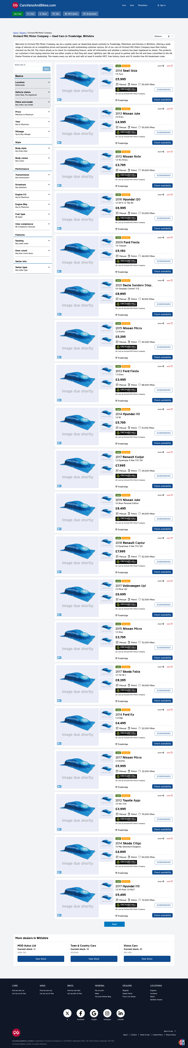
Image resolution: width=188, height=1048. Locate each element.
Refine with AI (20, 65)
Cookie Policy (158, 1034)
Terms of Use (145, 1034)
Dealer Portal (127, 993)
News (97, 993)
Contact (134, 1034)
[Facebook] (80, 1013)
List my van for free (47, 993)
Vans (132, 5)
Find (32, 14)
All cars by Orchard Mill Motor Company (130, 94)
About (125, 1034)
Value (44, 14)
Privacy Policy (171, 1034)
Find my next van (46, 990)
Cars (124, 5)
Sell (57, 14)
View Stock (41, 958)
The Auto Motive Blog (103, 996)
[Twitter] (67, 1013)
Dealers (23, 32)
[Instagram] (107, 1013)
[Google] (94, 1013)
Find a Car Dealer (129, 996)
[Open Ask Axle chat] (182, 1042)
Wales (152, 996)
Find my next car (18, 990)
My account (99, 990)
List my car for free (19, 993)
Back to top (168, 1031)
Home (15, 32)
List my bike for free (74, 993)
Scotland (153, 993)
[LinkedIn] (121, 1013)
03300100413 (163, 89)
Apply (46, 69)
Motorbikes (142, 5)
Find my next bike (73, 990)
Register (126, 990)
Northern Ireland (156, 999)
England (153, 990)
